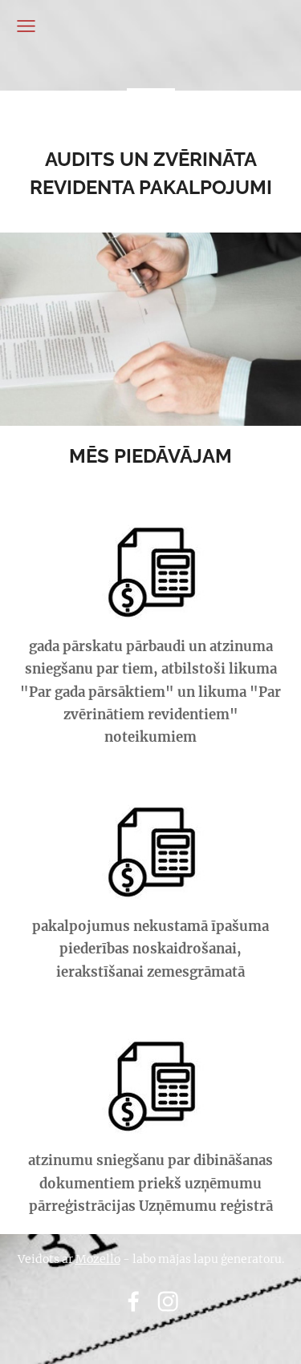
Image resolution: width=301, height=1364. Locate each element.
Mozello (97, 1259)
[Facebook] (133, 1301)
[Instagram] (168, 1301)
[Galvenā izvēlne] (26, 26)
